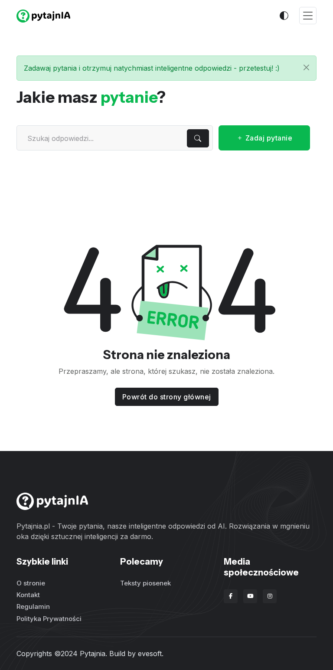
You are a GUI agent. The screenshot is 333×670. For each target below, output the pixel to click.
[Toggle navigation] (308, 16)
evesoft (150, 653)
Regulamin (33, 606)
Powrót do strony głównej (166, 396)
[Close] (306, 67)
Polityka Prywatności (49, 618)
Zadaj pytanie (267, 138)
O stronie (30, 583)
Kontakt (28, 595)
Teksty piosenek (145, 583)
